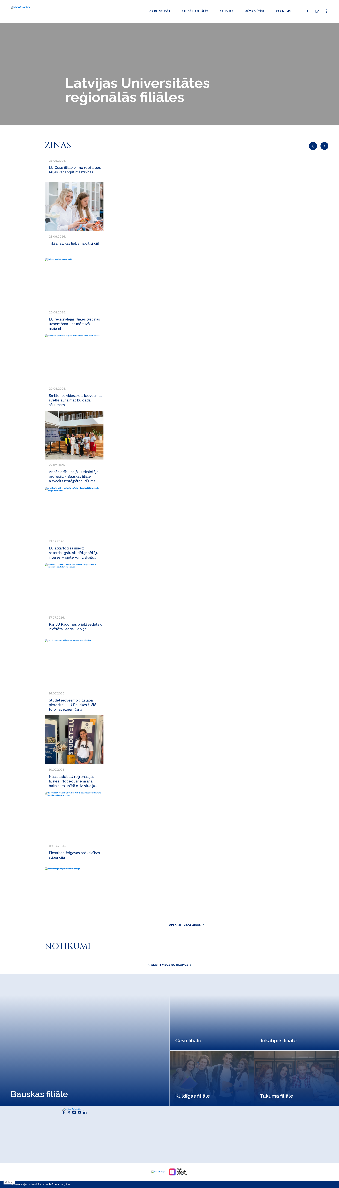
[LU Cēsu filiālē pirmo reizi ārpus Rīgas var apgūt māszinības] (74, 206)
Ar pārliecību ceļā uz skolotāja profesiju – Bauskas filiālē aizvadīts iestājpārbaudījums (73, 476)
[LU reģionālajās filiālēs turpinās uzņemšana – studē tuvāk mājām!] (74, 358)
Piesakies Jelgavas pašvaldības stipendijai (74, 855)
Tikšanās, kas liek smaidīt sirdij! (74, 243)
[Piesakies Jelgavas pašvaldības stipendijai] (74, 891)
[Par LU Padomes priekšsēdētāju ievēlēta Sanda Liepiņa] (74, 663)
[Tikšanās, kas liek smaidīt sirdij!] (74, 282)
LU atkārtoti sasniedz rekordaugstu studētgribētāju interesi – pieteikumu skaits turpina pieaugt (73, 553)
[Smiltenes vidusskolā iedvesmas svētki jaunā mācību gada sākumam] (74, 435)
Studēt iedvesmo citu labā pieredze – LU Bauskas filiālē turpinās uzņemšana (72, 705)
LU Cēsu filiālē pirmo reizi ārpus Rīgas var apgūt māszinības (75, 169)
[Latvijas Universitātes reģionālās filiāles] (36, 11)
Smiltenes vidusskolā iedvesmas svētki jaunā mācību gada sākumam (75, 400)
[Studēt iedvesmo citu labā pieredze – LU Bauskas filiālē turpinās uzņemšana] (74, 739)
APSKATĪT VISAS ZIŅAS (185, 924)
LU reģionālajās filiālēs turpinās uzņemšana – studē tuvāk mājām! (74, 324)
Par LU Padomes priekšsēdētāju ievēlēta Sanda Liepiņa (75, 626)
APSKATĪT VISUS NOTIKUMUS (168, 964)
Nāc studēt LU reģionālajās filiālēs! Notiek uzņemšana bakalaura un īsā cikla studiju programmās (72, 781)
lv (317, 11)
